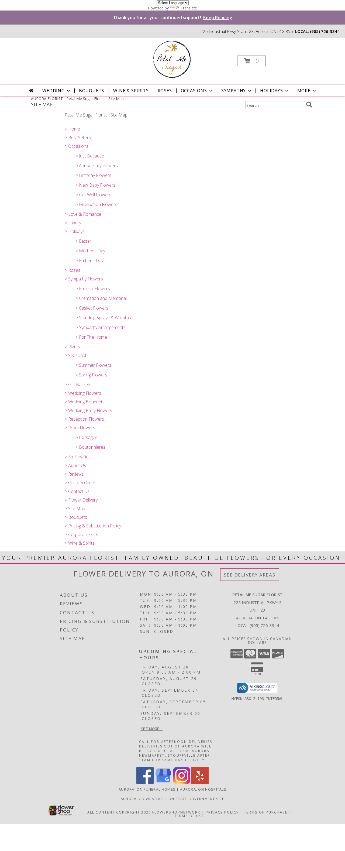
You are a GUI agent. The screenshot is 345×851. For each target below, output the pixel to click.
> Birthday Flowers (93, 175)
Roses (165, 91)
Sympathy (233, 91)
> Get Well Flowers (93, 195)
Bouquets (91, 91)
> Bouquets (76, 517)
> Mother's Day (90, 251)
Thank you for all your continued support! (172, 17)
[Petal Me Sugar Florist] (172, 59)
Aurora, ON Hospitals (203, 789)
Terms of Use (189, 815)
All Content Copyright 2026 (119, 812)
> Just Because (89, 156)
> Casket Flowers (91, 308)
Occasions (194, 91)
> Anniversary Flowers (96, 166)
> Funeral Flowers (92, 288)
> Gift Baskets (78, 384)
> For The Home (91, 337)
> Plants (72, 347)
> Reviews (74, 474)
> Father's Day (89, 260)
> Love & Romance (83, 214)
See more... (152, 729)
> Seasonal (75, 355)
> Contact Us (77, 491)
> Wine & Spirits (80, 543)
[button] (251, 61)
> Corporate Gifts (81, 534)
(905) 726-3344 (325, 31)
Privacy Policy (222, 812)
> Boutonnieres (90, 447)
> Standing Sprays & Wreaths (103, 318)
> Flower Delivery (81, 500)
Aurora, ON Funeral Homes (147, 789)
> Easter (83, 241)
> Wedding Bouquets (85, 402)
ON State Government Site (196, 798)
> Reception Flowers (84, 419)
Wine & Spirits (131, 91)
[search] (309, 104)
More (303, 91)
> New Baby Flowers (95, 185)
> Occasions (76, 146)
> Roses (72, 270)
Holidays (271, 91)
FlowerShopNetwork (176, 812)
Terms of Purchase (266, 812)
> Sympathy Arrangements (100, 327)
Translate (189, 8)
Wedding (53, 91)
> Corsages (86, 437)
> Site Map (75, 509)
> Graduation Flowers (96, 204)
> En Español (77, 457)
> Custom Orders (81, 483)
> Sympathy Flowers (84, 279)
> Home (72, 129)
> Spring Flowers (91, 375)
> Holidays (75, 231)
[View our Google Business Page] (163, 782)
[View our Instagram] (181, 782)
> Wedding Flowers (83, 393)
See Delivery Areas (249, 575)
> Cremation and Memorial (101, 298)
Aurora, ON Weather (142, 798)
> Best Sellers (78, 137)
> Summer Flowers (93, 365)
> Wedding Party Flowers (88, 410)
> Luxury (73, 223)
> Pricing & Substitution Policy (93, 526)
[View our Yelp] (200, 782)
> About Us (75, 465)
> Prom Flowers (80, 428)
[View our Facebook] (145, 782)
